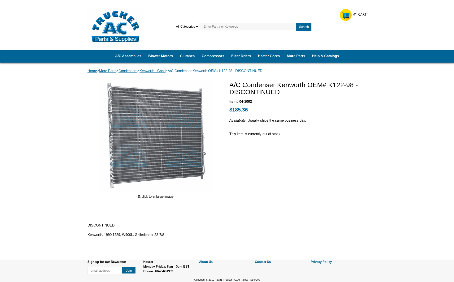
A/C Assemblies (128, 56)
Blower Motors (160, 56)
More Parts (296, 56)
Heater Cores (269, 56)
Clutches (187, 56)
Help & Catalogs (325, 56)
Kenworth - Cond (153, 71)
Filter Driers (241, 56)
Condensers (127, 71)
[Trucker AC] (115, 26)
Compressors (213, 56)
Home (92, 71)
